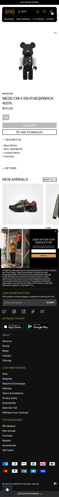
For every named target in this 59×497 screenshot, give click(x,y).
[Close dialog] (55, 231)
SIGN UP (44, 256)
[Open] (7, 489)
